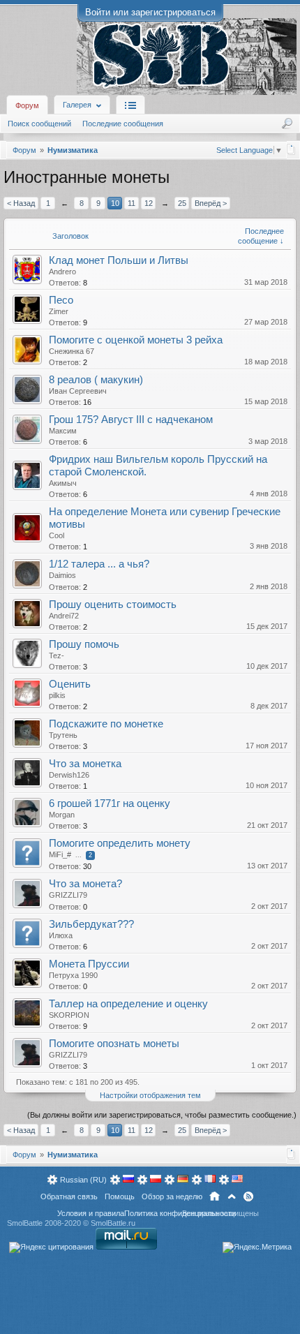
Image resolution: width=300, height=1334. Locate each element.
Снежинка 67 (71, 351)
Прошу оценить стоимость (113, 604)
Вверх (232, 1196)
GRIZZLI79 (68, 895)
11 (131, 203)
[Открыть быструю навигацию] (291, 149)
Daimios (62, 575)
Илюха (61, 935)
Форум (27, 105)
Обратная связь (69, 1196)
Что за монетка (85, 763)
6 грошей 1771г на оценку (109, 803)
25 (182, 203)
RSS (248, 1196)
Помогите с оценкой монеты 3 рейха (136, 340)
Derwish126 (69, 775)
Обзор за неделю (172, 1196)
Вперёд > (211, 203)
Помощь (120, 1196)
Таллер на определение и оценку (128, 1003)
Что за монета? (85, 883)
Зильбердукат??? (91, 924)
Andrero (62, 271)
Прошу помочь (84, 644)
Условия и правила (90, 1213)
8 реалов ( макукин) (96, 379)
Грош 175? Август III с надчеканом (131, 419)
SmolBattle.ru (113, 1223)
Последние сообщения (122, 123)
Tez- (56, 655)
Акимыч (63, 483)
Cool (56, 535)
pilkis (57, 695)
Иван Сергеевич (78, 391)
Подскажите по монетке (106, 723)
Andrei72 (64, 616)
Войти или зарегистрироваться (150, 12)
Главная (214, 1196)
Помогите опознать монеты (114, 1043)
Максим (63, 431)
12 (148, 203)
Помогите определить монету (119, 843)
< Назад (21, 203)
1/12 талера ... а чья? (99, 564)
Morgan (62, 814)
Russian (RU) (83, 1180)
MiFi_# (60, 854)
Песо (61, 300)
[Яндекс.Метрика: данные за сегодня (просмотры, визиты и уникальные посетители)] (257, 1247)
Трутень (63, 735)
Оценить (70, 684)
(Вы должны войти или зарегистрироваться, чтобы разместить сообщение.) (162, 1115)
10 (115, 203)
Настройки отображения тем (150, 1095)
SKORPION (69, 1015)
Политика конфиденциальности (180, 1213)
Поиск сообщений (39, 123)
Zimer (58, 311)
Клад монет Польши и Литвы (118, 260)
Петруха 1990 (73, 975)
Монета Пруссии (89, 964)
